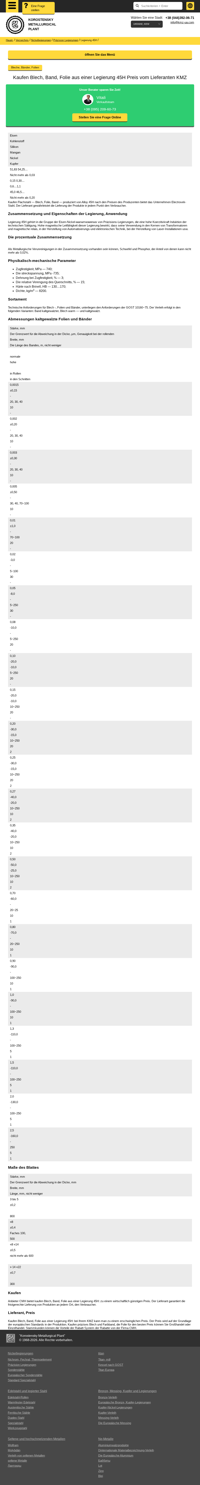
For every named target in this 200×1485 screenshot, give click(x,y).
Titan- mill (104, 1359)
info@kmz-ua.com (182, 22)
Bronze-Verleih (107, 1397)
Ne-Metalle (105, 1439)
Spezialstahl (15, 1423)
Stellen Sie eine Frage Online (100, 117)
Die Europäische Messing (114, 1423)
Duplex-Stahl (16, 1417)
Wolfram (13, 1445)
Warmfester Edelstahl (21, 1402)
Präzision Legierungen (22, 1364)
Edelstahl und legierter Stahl (27, 1391)
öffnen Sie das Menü (100, 54)
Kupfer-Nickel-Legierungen (115, 1407)
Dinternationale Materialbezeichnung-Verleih (126, 1450)
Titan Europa (106, 1369)
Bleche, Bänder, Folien (25, 67)
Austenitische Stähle (21, 1407)
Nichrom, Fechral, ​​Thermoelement (30, 1359)
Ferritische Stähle (19, 1412)
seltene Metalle (17, 1460)
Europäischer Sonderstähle (25, 1375)
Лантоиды (14, 1465)
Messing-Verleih (108, 1417)
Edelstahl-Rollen (18, 1397)
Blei (100, 1476)
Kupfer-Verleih (107, 1412)
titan (101, 1353)
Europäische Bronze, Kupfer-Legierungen (124, 1402)
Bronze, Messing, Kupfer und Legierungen (127, 1391)
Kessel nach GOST (110, 1364)
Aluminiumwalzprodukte (113, 1445)
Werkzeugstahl (17, 1428)
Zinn (101, 1471)
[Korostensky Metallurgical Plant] (10, 1338)
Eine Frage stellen (38, 8)
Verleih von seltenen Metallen (26, 1455)
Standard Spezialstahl (22, 1380)
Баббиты (104, 1460)
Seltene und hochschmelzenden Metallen (36, 1439)
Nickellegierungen (20, 1353)
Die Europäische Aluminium (115, 1455)
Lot (100, 1465)
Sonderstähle (16, 1369)
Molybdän (14, 1450)
